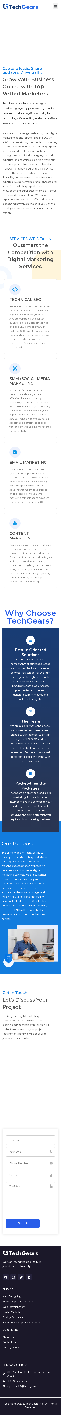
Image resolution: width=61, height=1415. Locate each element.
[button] (55, 6)
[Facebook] (6, 1277)
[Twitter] (21, 1277)
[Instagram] (13, 1277)
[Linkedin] (29, 1277)
